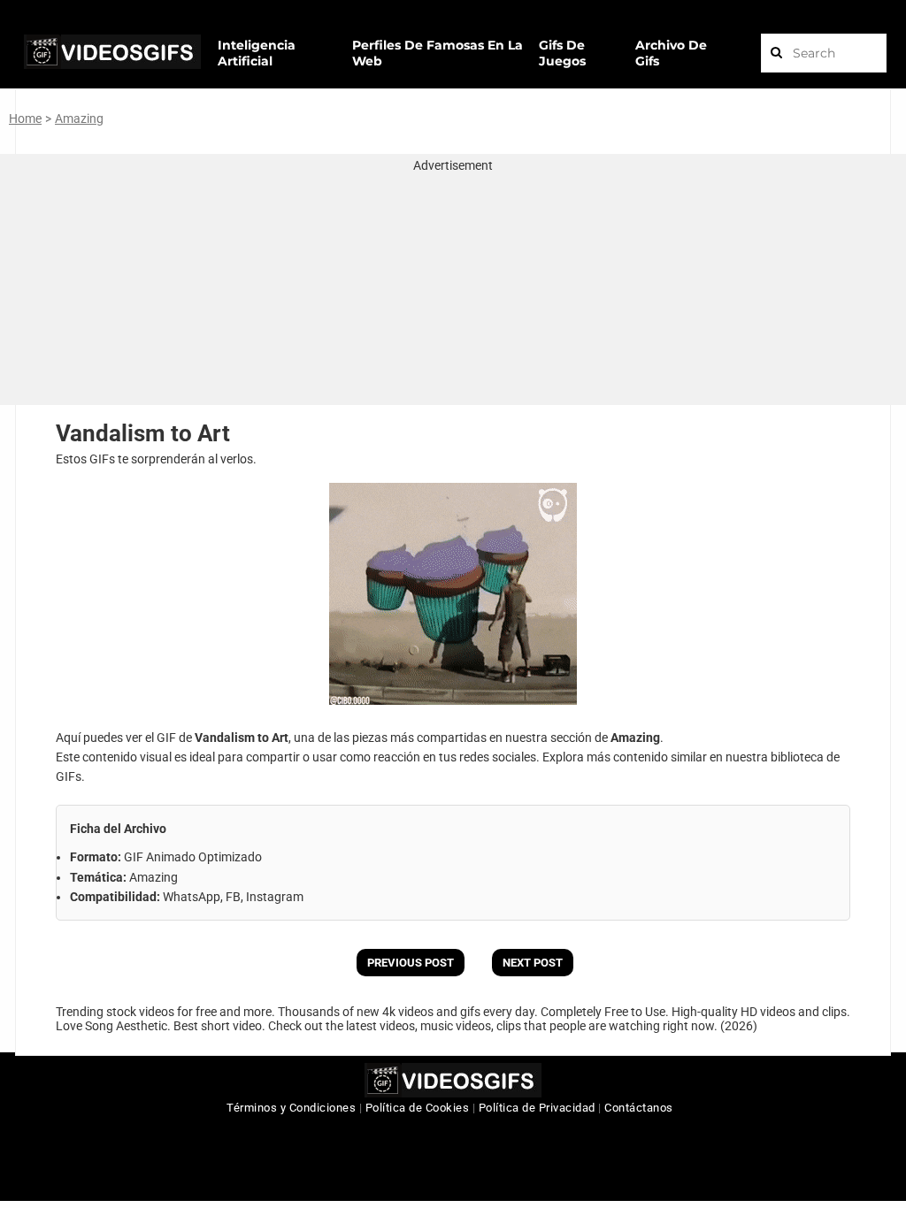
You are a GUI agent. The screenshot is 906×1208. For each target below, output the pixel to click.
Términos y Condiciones (291, 1107)
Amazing (79, 118)
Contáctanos (638, 1107)
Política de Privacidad (537, 1107)
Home (25, 118)
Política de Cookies (417, 1107)
